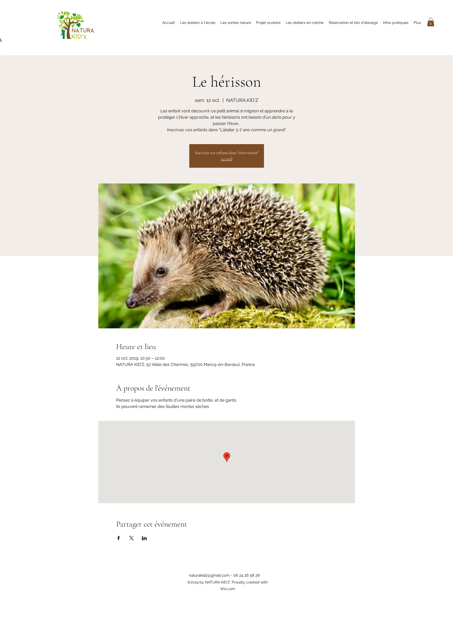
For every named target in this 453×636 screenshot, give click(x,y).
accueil (226, 159)
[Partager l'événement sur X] (131, 538)
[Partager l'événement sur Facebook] (118, 538)
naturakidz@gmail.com (209, 575)
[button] (430, 22)
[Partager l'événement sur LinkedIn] (144, 538)
